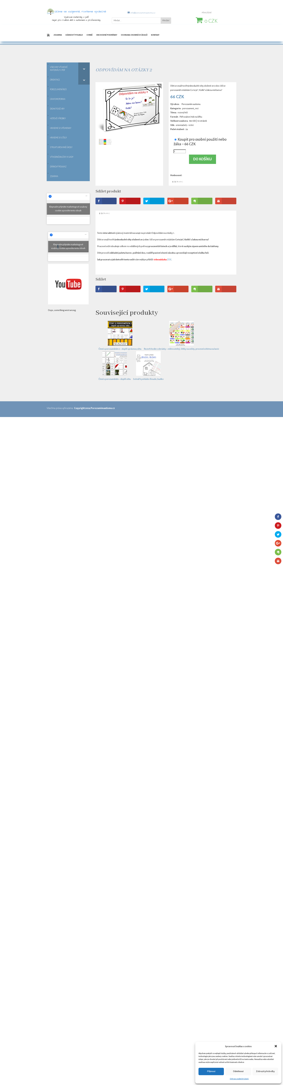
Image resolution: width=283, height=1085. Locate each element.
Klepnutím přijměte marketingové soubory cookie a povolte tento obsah (68, 209)
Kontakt (155, 35)
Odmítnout (238, 1071)
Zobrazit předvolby (265, 1071)
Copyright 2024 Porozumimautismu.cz (94, 408)
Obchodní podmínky (106, 35)
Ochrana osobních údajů (239, 1079)
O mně (89, 35)
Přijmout (211, 1071)
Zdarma (58, 35)
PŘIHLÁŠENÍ (206, 13)
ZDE (169, 259)
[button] (276, 1046)
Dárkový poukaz (74, 35)
